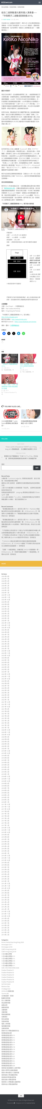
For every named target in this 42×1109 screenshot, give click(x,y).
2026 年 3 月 (5, 588)
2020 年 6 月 (5, 742)
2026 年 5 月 (5, 583)
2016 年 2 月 (5, 851)
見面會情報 (12, 7)
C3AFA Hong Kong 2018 (8, 949)
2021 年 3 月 (5, 723)
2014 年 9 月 (5, 890)
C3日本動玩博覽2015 (8, 961)
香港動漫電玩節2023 (8, 1059)
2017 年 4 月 (5, 818)
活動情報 (4, 1012)
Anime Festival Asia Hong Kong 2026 (12, 942)
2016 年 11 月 (5, 830)
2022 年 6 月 (5, 688)
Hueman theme (30, 1103)
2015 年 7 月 (5, 867)
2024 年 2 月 (5, 646)
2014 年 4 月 (5, 902)
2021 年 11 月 (5, 704)
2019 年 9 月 (5, 755)
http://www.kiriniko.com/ (19, 319)
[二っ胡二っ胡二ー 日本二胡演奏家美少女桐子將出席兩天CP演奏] (9, 379)
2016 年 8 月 (5, 837)
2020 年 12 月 (5, 730)
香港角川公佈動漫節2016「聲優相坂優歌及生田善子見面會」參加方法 (20, 513)
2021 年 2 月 (5, 725)
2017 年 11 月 (5, 807)
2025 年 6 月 (5, 609)
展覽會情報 (5, 1007)
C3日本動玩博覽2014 (8, 958)
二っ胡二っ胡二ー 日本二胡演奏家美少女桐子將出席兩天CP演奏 (9, 386)
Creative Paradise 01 (7, 970)
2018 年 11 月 (5, 779)
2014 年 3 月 (5, 904)
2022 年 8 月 (5, 683)
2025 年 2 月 (5, 618)
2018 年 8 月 (5, 786)
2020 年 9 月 (5, 737)
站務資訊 (4, 1017)
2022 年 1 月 (5, 700)
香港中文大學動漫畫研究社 (10, 1031)
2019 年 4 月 (5, 767)
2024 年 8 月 (5, 632)
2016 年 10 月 (5, 832)
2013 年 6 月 (5, 925)
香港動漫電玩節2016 (8, 1042)
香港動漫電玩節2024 (8, 1061)
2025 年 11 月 (5, 597)
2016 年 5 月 (5, 844)
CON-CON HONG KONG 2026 (10, 968)
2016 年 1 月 (5, 853)
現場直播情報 (5, 1014)
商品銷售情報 (5, 1003)
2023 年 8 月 (5, 658)
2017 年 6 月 (5, 816)
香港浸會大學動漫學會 (8, 1079)
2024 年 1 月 (5, 648)
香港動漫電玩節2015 (8, 1040)
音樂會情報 (20, 7)
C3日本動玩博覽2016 (8, 963)
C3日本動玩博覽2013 (8, 956)
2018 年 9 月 (5, 783)
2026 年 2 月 (5, 590)
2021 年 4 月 (5, 721)
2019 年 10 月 (5, 753)
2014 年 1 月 (5, 909)
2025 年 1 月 (5, 620)
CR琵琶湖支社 (14, 325)
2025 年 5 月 (5, 611)
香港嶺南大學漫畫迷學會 (9, 1075)
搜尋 (2, 464)
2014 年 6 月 (5, 897)
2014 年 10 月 (5, 888)
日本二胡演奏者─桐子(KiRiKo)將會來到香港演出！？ (27, 366)
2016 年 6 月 (5, 842)
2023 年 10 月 (5, 655)
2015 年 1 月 (5, 881)
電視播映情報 (5, 1026)
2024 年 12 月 (5, 623)
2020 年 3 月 (5, 746)
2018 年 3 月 (5, 797)
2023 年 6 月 (5, 662)
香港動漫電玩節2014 (8, 1038)
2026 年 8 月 (5, 576)
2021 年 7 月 (5, 714)
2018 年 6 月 (5, 790)
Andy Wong (6, 19)
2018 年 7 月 (5, 788)
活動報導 (4, 1010)
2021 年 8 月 (5, 711)
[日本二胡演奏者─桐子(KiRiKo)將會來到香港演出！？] (28, 358)
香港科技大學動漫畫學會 (9, 1084)
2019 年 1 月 (5, 774)
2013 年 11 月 (5, 914)
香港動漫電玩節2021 (8, 1054)
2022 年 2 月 (5, 697)
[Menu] (39, 2)
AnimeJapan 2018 (6, 947)
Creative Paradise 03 (7, 975)
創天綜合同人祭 (9, 188)
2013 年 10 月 (5, 916)
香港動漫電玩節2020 (8, 1052)
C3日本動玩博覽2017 (8, 965)
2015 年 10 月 (5, 860)
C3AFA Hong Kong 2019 (8, 952)
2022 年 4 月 (5, 693)
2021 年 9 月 (5, 709)
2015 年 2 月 (5, 879)
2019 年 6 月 (5, 762)
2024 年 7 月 (5, 634)
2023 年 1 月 (5, 672)
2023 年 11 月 (5, 653)
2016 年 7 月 (5, 839)
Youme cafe (5, 993)
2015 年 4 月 (5, 874)
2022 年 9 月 (5, 681)
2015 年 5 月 (5, 872)
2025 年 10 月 (5, 600)
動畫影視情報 (5, 998)
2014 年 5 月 (5, 900)
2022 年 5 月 (5, 690)
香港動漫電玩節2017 (8, 1045)
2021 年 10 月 (5, 707)
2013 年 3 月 (5, 932)
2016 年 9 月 (5, 835)
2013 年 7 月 (5, 923)
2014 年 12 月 (5, 883)
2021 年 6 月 (5, 716)
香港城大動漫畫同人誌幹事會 (11, 1068)
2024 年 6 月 (5, 637)
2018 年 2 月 (5, 800)
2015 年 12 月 (5, 856)
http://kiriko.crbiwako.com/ (9, 317)
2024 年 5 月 (5, 639)
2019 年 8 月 (5, 758)
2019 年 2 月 (5, 772)
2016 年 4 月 (5, 846)
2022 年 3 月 (5, 695)
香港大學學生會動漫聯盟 (9, 1070)
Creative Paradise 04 (7, 977)
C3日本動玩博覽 (6, 954)
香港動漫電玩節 (6, 1033)
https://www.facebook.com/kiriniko (25, 322)
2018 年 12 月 (5, 776)
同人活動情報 (5, 1000)
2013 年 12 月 (5, 911)
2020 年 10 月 (5, 735)
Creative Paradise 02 (7, 972)
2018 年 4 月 (5, 795)
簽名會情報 (4, 7)
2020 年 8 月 (5, 739)
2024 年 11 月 (5, 625)
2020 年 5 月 (5, 744)
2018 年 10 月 (5, 781)
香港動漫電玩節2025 (8, 1063)
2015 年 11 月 (5, 858)
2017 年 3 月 (5, 821)
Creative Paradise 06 (7, 982)
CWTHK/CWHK (5, 984)
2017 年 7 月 (5, 814)
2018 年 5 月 (5, 793)
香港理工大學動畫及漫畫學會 (11, 1082)
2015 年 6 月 (5, 869)
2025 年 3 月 (5, 616)
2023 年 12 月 (5, 651)
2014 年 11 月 (5, 886)
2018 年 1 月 (5, 802)
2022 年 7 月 (5, 686)
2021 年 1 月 (5, 728)
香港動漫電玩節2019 (8, 1049)
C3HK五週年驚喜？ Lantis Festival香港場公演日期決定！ (9, 423)
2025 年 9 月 (5, 602)
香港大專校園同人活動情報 (10, 1073)
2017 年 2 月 (5, 823)
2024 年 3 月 (5, 644)
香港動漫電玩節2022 (8, 1056)
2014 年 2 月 (5, 907)
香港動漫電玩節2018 (8, 1047)
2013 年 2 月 (5, 935)
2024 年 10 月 (5, 627)
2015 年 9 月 (5, 863)
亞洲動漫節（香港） (8, 996)
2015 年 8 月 (5, 865)
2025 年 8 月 (5, 604)
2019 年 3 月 (5, 769)
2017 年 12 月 (5, 804)
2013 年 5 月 (5, 928)
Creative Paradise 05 (7, 979)
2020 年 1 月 (5, 748)
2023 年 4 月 (5, 665)
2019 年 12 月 (5, 751)
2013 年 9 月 (5, 918)
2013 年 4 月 (5, 930)
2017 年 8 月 (5, 811)
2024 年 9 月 (5, 630)
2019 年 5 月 (5, 765)
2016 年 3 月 (5, 849)
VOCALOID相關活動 (7, 991)
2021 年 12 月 (5, 702)
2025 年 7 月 (5, 607)
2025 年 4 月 (5, 614)
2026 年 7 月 (5, 579)
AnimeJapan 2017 (6, 945)
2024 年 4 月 (5, 641)
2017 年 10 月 (5, 809)
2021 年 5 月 (5, 718)
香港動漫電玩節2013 (8, 1035)
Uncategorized (5, 989)
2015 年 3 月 (5, 876)
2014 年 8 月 (5, 893)
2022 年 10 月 (5, 679)
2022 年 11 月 (5, 676)
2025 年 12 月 (5, 595)
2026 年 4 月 (5, 586)
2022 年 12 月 (5, 674)
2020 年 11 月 (5, 732)
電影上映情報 (5, 1024)
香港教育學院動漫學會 (8, 1077)
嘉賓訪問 (4, 1005)
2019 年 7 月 (5, 760)
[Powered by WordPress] (14, 1103)
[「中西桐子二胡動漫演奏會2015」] (9, 358)
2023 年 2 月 (5, 669)
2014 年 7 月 (5, 895)
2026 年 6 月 (5, 581)
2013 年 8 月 (5, 921)
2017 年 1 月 (5, 825)
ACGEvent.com (6, 2)
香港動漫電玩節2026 (8, 1066)
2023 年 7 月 (5, 660)
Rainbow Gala (5, 986)
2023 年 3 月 (5, 667)
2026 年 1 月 (5, 593)
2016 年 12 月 (5, 828)
